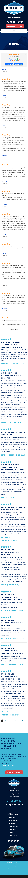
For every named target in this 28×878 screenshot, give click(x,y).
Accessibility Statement (14, 869)
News (12, 832)
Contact (13, 835)
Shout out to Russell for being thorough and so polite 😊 (13, 194)
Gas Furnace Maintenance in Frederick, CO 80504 (12, 650)
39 (15, 721)
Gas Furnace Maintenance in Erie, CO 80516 (12, 552)
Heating (12, 817)
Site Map (14, 871)
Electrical (13, 820)
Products (14, 826)
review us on (18, 64)
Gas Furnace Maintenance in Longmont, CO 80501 (11, 676)
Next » (2, 723)
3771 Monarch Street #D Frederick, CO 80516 (14, 794)
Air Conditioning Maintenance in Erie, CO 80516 (12, 375)
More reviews (14, 329)
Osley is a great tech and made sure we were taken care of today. (13, 320)
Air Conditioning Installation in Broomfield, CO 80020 (13, 467)
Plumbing (12, 823)
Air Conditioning (13, 813)
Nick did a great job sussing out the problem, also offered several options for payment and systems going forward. (14, 297)
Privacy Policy (14, 865)
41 (23, 721)
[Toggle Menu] (14, 31)
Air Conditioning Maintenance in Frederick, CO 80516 (11, 344)
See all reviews (9, 64)
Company (13, 829)
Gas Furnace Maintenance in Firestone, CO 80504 (12, 597)
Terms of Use (14, 867)
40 (19, 721)
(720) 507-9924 (8, 766)
